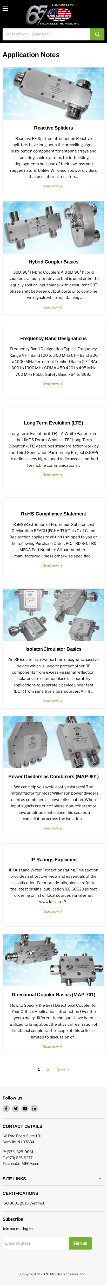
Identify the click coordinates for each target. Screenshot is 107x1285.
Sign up (80, 1243)
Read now (51, 186)
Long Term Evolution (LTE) (53, 423)
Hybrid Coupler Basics (53, 262)
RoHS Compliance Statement (53, 514)
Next (61, 1069)
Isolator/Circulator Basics (53, 649)
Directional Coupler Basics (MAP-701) (53, 994)
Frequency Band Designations (53, 338)
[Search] (97, 34)
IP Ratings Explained (53, 859)
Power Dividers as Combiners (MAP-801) (53, 776)
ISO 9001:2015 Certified (23, 1203)
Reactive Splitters (53, 128)
